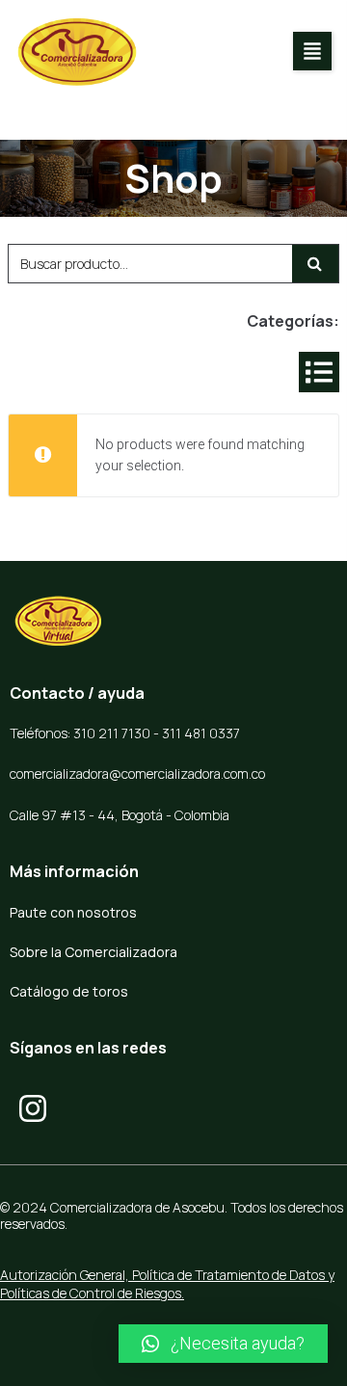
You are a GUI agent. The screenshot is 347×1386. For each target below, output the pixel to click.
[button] (312, 51)
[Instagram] (33, 1108)
